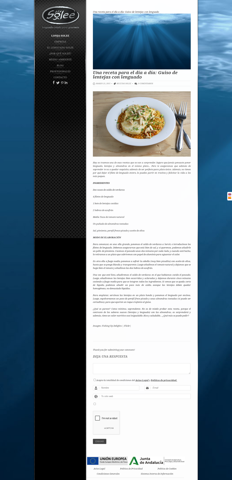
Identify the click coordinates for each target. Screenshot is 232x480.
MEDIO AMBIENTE (60, 59)
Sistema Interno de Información (157, 473)
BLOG (60, 65)
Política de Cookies (167, 468)
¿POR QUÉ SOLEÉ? (60, 53)
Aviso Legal (99, 468)
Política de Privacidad (131, 468)
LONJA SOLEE (60, 35)
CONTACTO (60, 77)
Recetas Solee (124, 83)
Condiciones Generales (108, 473)
